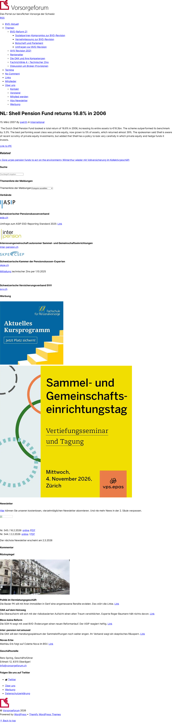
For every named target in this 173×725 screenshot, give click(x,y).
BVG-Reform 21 (18, 31)
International (37, 122)
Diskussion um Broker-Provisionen (29, 66)
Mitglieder (10, 81)
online (26, 530)
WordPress (20, 714)
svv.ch (3, 289)
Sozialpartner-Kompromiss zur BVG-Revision (40, 35)
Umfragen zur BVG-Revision (31, 47)
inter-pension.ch (9, 247)
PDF (33, 530)
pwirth (23, 122)
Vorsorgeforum (11, 710)
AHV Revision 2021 (20, 50)
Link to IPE (6, 146)
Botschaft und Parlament (29, 43)
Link (59, 223)
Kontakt (14, 89)
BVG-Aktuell (12, 24)
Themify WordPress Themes (45, 714)
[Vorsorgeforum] (24, 10)
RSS (2, 17)
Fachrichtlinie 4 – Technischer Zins (29, 62)
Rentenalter (16, 54)
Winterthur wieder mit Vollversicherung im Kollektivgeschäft (95, 160)
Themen (9, 27)
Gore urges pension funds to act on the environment (30, 160)
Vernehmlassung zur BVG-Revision (34, 39)
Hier (2, 510)
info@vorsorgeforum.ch (13, 665)
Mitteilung (6, 271)
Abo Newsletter (19, 100)
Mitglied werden (19, 96)
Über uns (10, 85)
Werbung (15, 104)
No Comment (12, 73)
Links (8, 77)
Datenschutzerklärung (17, 693)
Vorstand (15, 92)
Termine (9, 70)
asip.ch (4, 217)
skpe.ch (4, 265)
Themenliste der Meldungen (15, 188)
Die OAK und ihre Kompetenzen (27, 58)
